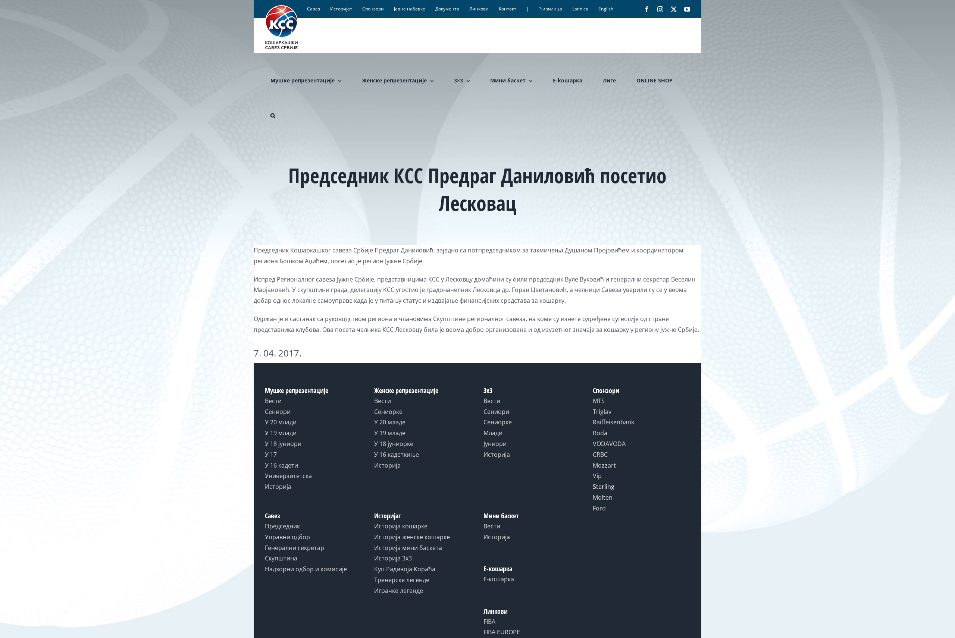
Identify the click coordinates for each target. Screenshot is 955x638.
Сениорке (388, 412)
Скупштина (281, 558)
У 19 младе (390, 433)
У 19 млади (281, 433)
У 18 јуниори (283, 444)
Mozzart (604, 465)
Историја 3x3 (393, 558)
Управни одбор (287, 537)
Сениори (278, 412)
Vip (597, 476)
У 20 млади (281, 422)
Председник (282, 526)
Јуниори (495, 444)
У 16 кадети (281, 465)
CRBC (600, 454)
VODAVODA (609, 444)
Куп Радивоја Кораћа (404, 569)
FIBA (489, 621)
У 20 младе (390, 422)
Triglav (602, 412)
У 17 (271, 454)
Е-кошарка (498, 579)
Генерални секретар (294, 548)
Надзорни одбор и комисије (306, 569)
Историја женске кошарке (412, 537)
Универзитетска (288, 476)
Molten (603, 497)
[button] (273, 115)
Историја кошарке (401, 526)
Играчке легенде (398, 591)
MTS (599, 401)
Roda (600, 433)
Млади (492, 433)
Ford (599, 508)
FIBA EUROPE (501, 632)
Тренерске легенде (401, 580)
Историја (278, 487)
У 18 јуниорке (393, 444)
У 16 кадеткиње (396, 454)
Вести (273, 401)
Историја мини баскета (408, 548)
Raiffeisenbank (613, 422)
